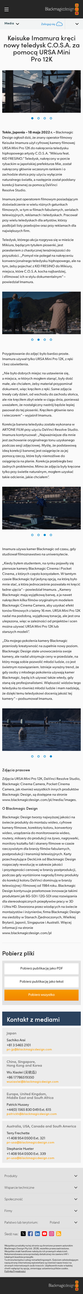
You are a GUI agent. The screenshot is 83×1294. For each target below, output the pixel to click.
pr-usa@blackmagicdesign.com (30, 1142)
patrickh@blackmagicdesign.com (32, 1113)
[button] (32, 118)
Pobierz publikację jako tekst (42, 981)
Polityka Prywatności (15, 1271)
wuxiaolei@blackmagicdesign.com (32, 1081)
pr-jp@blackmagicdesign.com (29, 1049)
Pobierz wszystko (41, 994)
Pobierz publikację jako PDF (41, 968)
